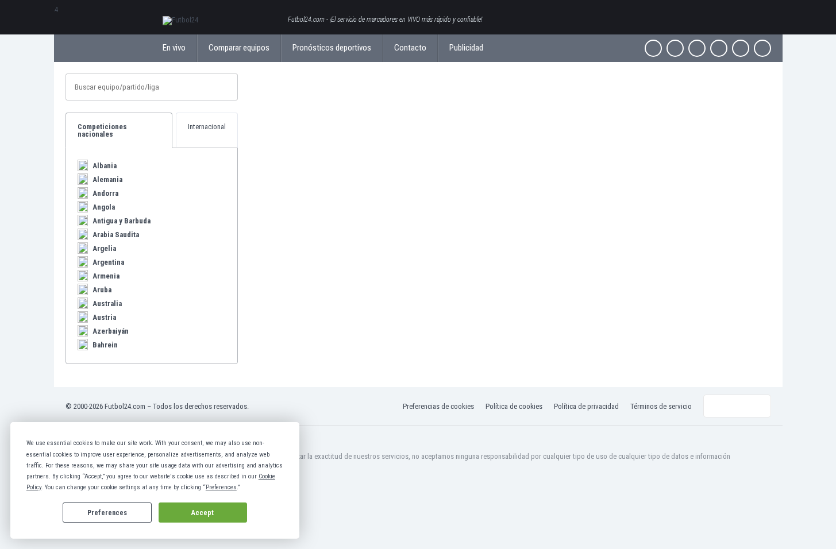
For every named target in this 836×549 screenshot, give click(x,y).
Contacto (410, 47)
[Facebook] (653, 48)
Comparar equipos (239, 47)
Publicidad (466, 47)
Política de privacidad (586, 406)
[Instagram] (697, 48)
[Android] (740, 48)
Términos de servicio (661, 406)
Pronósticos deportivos (331, 47)
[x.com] (675, 48)
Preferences (107, 513)
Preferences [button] (221, 487)
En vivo (174, 47)
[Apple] (718, 48)
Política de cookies (514, 406)
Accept (202, 513)
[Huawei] (762, 48)
